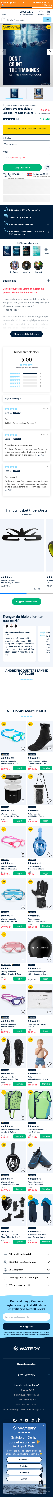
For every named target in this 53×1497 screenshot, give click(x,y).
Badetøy (24, 1466)
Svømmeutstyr (18, 105)
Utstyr (8, 105)
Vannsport (24, 1459)
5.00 (26, 359)
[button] (3, 52)
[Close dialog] (43, 1425)
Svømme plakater (30, 105)
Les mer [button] (41, 454)
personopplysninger (42, 1334)
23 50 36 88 (28, 1389)
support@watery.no (30, 1394)
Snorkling (24, 1472)
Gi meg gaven (26, 1326)
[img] (11, 408)
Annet (24, 1478)
